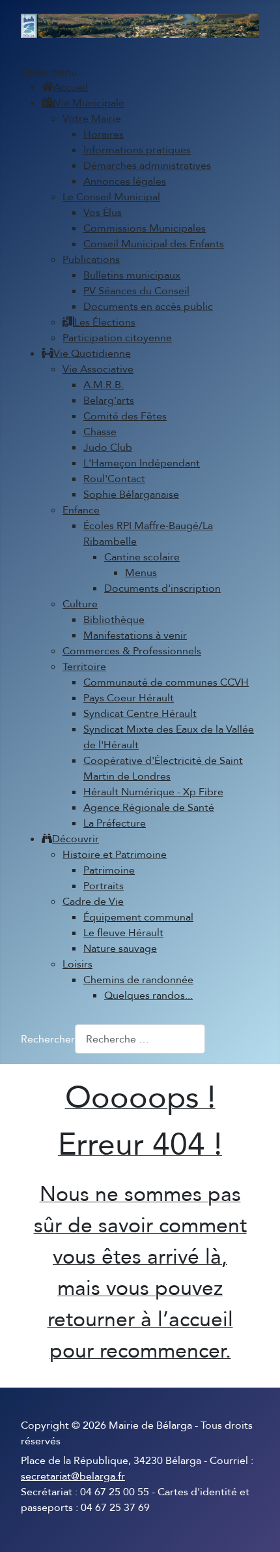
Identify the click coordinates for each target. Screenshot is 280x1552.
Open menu (49, 72)
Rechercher (48, 1039)
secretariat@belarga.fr (73, 1476)
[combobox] (140, 1039)
